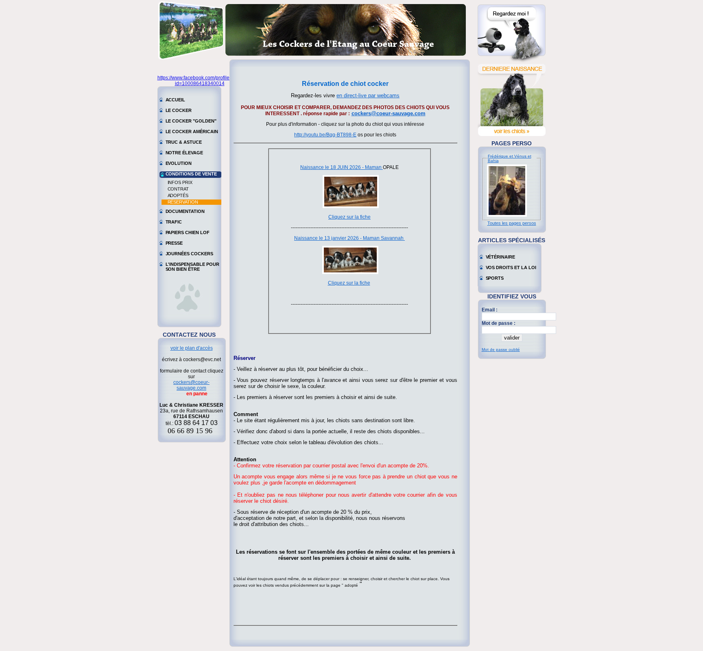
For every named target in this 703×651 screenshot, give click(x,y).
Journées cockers (189, 253)
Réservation (183, 201)
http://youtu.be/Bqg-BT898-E (325, 135)
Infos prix (180, 182)
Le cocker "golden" (191, 120)
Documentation (185, 211)
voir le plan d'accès (191, 348)
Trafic (174, 221)
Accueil (176, 99)
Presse (174, 243)
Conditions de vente (191, 173)
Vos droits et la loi (511, 267)
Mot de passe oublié (501, 349)
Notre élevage (184, 152)
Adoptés (178, 195)
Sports (495, 278)
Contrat (178, 188)
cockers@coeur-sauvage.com (191, 385)
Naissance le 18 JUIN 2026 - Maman (341, 167)
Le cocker (179, 110)
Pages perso (511, 143)
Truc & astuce (184, 142)
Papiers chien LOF (188, 232)
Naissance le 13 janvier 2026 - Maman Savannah (349, 238)
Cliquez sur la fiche (349, 217)
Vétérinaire (500, 256)
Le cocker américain (192, 131)
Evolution (179, 163)
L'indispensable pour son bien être (192, 265)
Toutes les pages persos (511, 223)
